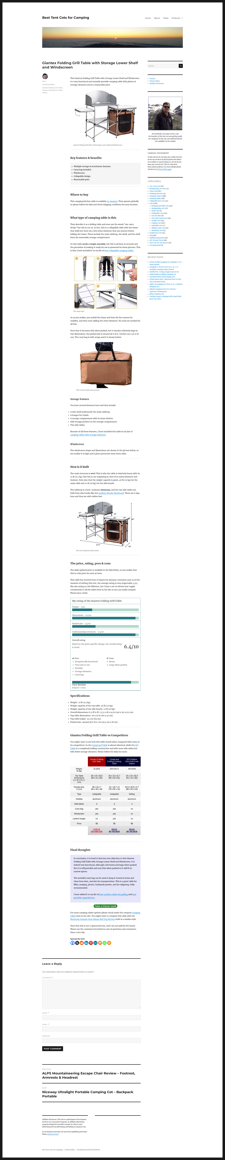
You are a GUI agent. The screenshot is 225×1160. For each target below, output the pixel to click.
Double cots (156, 221)
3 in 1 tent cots (155, 186)
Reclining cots (157, 230)
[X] (77, 943)
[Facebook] (73, 943)
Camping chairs (155, 196)
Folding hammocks (157, 238)
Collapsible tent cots (157, 201)
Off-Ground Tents (156, 240)
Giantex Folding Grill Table (52, 88)
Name (45, 1013)
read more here (53, 1134)
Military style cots (158, 228)
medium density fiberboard (111, 493)
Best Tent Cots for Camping (65, 18)
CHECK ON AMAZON (96, 830)
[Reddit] (82, 943)
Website (46, 1036)
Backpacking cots (158, 208)
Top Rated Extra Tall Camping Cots (162, 277)
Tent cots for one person (159, 243)
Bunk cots (155, 211)
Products (176, 18)
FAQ (151, 235)
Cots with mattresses (159, 218)
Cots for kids (156, 216)
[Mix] (100, 943)
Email (45, 1024)
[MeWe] (95, 943)
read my (114, 830)
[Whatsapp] (105, 943)
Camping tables (48, 84)
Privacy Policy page (164, 169)
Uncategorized (155, 245)
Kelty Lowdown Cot (157, 294)
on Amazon (112, 201)
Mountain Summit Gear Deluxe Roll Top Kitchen (92, 919)
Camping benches (156, 194)
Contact (152, 79)
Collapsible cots (157, 213)
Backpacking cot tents (158, 189)
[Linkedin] (86, 943)
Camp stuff (154, 191)
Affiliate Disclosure (157, 84)
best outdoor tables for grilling (113, 894)
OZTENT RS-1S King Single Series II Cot (164, 272)
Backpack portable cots (160, 206)
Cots (151, 203)
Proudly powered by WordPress (88, 1150)
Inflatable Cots (157, 226)
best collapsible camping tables (119, 250)
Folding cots (156, 223)
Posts (165, 18)
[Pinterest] (91, 943)
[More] (109, 943)
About (157, 18)
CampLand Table (99, 745)
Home (148, 18)
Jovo (44, 81)
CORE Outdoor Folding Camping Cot (163, 274)
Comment (47, 978)
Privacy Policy (155, 81)
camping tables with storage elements (88, 435)
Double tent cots (156, 233)
